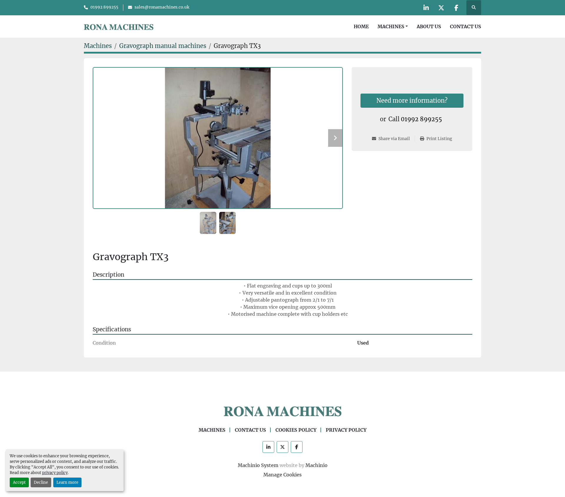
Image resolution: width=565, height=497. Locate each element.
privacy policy (55, 472)
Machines (391, 26)
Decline (41, 482)
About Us (429, 26)
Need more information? (412, 100)
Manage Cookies (282, 475)
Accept (19, 482)
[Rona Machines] (282, 411)
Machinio (316, 465)
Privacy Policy (346, 430)
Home (361, 26)
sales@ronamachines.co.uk (161, 7)
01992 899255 (104, 7)
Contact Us (465, 26)
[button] (393, 26)
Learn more (67, 482)
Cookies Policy (295, 430)
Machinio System (258, 465)
